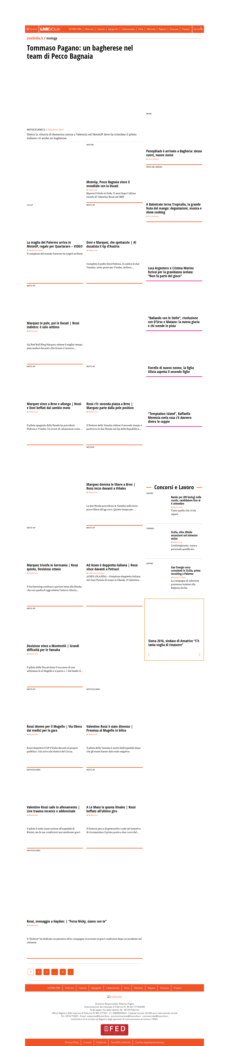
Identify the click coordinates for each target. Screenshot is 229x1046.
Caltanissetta (128, 29)
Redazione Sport (56, 129)
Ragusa (162, 29)
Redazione (93, 250)
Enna (140, 29)
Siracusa (174, 29)
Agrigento (113, 29)
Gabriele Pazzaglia (96, 573)
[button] (149, 655)
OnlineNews (153, 159)
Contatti (87, 1042)
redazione (93, 190)
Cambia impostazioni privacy (149, 1042)
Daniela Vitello (179, 577)
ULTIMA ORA (75, 29)
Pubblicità (101, 1042)
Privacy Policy (72, 1042)
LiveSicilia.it (35, 38)
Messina (151, 29)
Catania (101, 29)
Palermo (89, 29)
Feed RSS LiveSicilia (120, 1042)
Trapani (186, 29)
